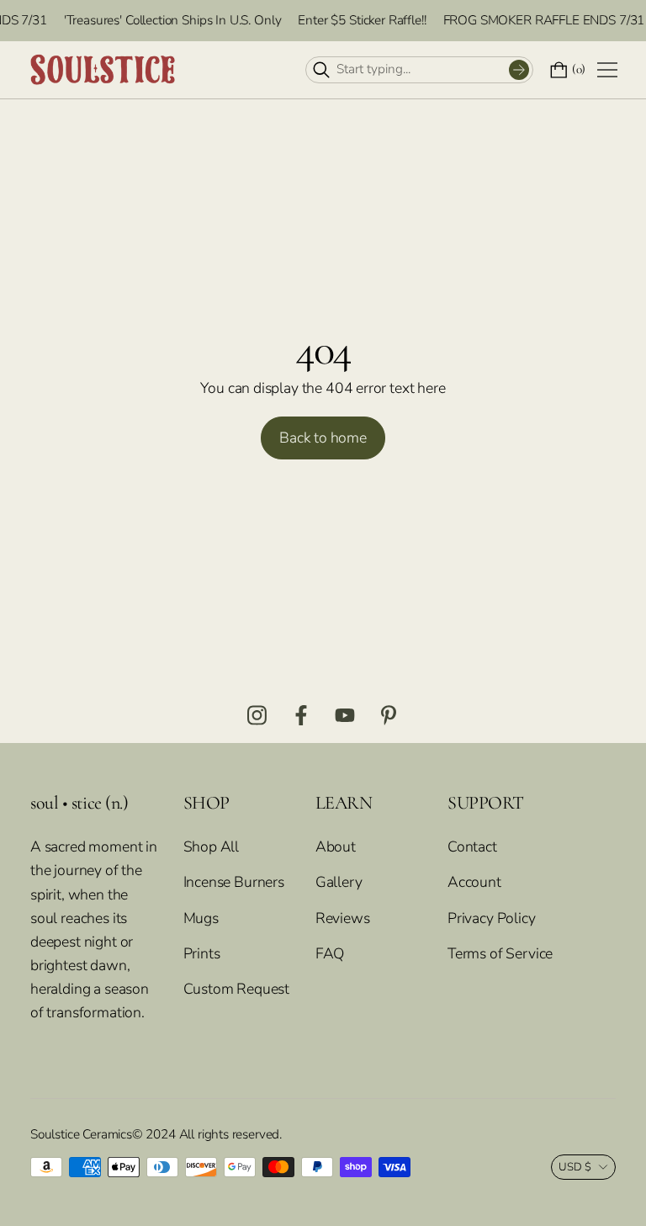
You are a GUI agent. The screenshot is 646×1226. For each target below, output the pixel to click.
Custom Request (236, 989)
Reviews (342, 918)
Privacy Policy (491, 918)
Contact (472, 846)
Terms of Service (500, 953)
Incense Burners (233, 882)
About (335, 846)
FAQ (329, 953)
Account (474, 882)
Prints (201, 953)
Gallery (339, 882)
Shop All (211, 846)
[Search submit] (519, 69)
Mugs (201, 918)
